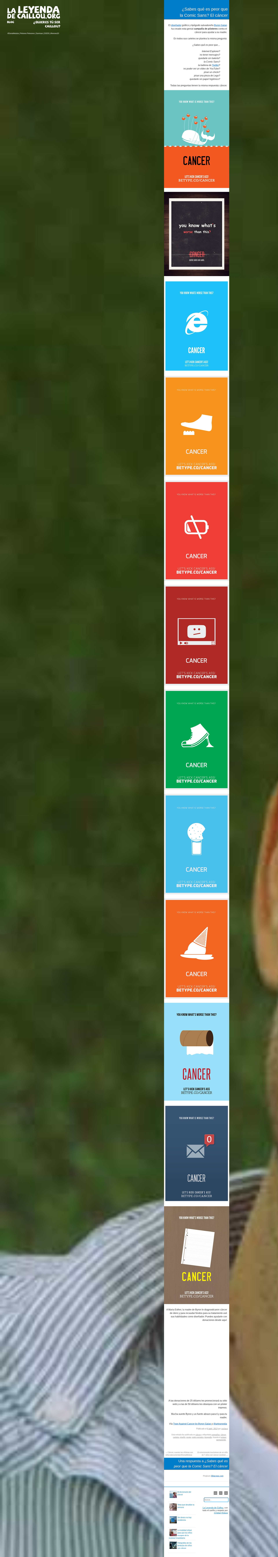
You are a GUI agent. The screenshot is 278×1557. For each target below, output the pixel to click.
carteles (176, 1437)
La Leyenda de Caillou (33, 12)
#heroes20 (55, 33)
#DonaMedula (13, 33)
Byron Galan (220, 25)
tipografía (208, 1437)
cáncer (198, 1435)
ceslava (224, 1429)
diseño (182, 1437)
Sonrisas (39, 33)
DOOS (46, 33)
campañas (216, 1435)
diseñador (176, 25)
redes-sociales (198, 1437)
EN (215, 1493)
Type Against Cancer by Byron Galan (192, 1424)
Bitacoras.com (217, 1476)
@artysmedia (220, 1424)
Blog (14, 22)
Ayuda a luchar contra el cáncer (46, 23)
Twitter (215, 65)
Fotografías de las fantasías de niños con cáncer (185, 1545)
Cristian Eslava (221, 1513)
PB (226, 1493)
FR (221, 1493)
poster (188, 1437)
